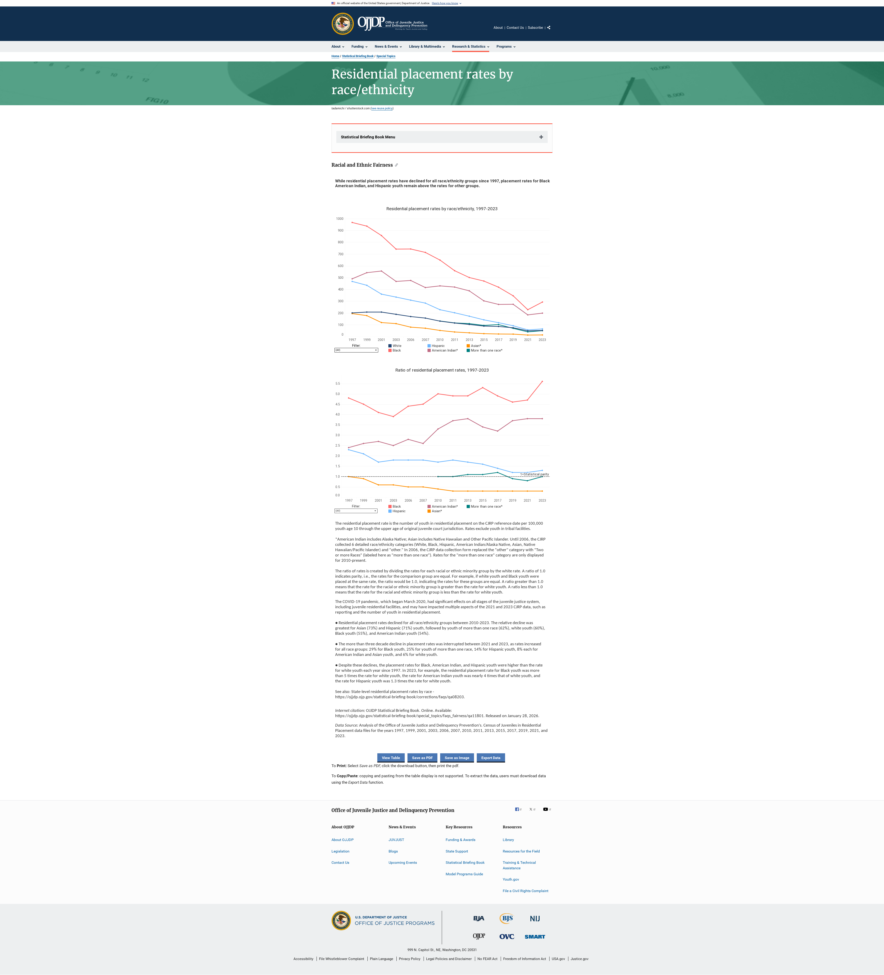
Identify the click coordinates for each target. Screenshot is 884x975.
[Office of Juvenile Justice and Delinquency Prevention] (479, 940)
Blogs (393, 851)
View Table (391, 758)
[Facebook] (520, 812)
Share (552, 31)
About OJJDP (343, 840)
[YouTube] (548, 812)
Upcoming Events (403, 862)
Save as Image (457, 758)
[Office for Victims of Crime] (507, 940)
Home (335, 56)
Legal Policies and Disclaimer (449, 959)
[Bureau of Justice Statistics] (507, 925)
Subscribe (535, 28)
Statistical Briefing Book (358, 56)
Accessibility (303, 959)
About (498, 28)
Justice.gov (579, 959)
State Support (457, 851)
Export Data (490, 758)
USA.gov (558, 959)
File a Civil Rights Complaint (525, 890)
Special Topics (385, 56)
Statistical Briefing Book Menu (368, 137)
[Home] (392, 24)
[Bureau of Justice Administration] (479, 922)
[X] (534, 812)
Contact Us (515, 28)
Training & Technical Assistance (519, 865)
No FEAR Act (487, 959)
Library (508, 840)
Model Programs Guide (464, 874)
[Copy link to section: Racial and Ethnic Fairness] (395, 164)
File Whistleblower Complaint (341, 959)
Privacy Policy (409, 959)
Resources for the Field (521, 851)
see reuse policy (382, 108)
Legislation (340, 851)
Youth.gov (511, 879)
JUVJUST (396, 840)
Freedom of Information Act (524, 959)
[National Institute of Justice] (535, 922)
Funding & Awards (460, 840)
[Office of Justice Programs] (343, 23)
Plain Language (381, 959)
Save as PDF (422, 758)
